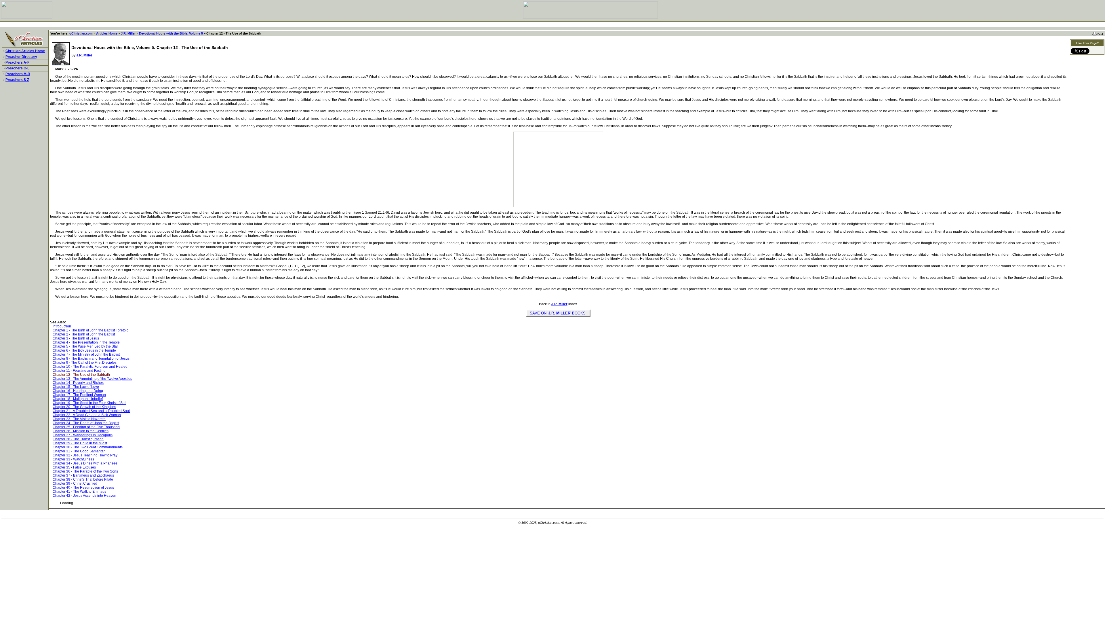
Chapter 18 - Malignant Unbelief (78, 399)
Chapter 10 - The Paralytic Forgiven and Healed (90, 367)
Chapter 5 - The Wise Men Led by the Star (85, 346)
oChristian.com (81, 33)
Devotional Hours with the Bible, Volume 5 (171, 33)
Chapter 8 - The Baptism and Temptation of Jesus (91, 358)
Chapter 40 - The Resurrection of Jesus (83, 488)
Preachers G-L (17, 68)
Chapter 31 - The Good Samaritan (79, 451)
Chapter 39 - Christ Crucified (75, 483)
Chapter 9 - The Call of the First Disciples (85, 363)
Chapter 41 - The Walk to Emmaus (79, 492)
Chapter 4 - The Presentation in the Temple (86, 342)
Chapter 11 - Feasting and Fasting (79, 371)
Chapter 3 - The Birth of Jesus (76, 338)
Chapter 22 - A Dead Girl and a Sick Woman (87, 415)
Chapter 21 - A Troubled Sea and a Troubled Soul (91, 411)
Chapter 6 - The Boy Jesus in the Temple (84, 350)
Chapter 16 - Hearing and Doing (78, 391)
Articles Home (106, 33)
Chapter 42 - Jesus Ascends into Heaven (84, 496)
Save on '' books (558, 313)
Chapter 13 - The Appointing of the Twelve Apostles (92, 379)
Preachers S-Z (17, 80)
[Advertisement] (552, 24)
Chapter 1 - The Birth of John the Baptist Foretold (91, 330)
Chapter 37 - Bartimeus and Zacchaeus (83, 475)
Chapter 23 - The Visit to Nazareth (79, 419)
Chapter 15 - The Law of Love (76, 387)
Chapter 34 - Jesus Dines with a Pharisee (85, 463)
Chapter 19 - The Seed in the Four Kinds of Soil (89, 403)
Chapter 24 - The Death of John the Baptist (86, 423)
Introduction (62, 326)
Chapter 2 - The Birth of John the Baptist (84, 334)
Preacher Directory (21, 57)
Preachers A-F (17, 62)
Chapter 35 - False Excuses (74, 467)
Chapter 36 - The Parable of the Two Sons (85, 471)
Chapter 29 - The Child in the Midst (80, 443)
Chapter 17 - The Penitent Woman (79, 395)
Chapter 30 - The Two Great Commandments (88, 447)
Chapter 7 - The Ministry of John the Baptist (86, 354)
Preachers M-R (17, 74)
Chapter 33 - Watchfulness (73, 459)
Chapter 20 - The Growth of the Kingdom (84, 407)
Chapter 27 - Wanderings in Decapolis (83, 435)
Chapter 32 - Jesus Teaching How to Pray (85, 455)
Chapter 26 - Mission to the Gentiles (80, 431)
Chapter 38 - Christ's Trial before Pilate (83, 479)
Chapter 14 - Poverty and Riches (78, 383)
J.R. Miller (128, 33)
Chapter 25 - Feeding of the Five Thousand (86, 427)
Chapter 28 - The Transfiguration (78, 439)
